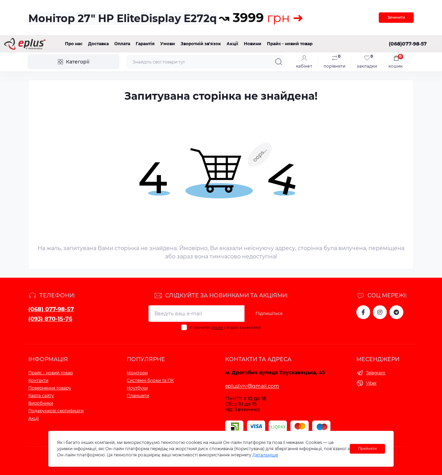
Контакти (38, 380)
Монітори (137, 372)
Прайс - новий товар (290, 43)
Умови (167, 43)
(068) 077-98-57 (51, 309)
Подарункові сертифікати (56, 410)
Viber (371, 383)
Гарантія (145, 43)
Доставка (98, 43)
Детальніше (265, 454)
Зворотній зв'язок (201, 43)
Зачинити (396, 17)
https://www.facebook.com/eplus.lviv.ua (363, 312)
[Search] (278, 61)
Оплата (122, 43)
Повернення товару (49, 387)
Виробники (40, 403)
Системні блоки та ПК (150, 380)
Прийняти (367, 448)
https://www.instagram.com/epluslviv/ (380, 312)
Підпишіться (269, 313)
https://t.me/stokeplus (396, 312)
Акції (232, 43)
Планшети (138, 395)
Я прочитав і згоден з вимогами (225, 327)
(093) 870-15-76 (50, 319)
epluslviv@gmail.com (252, 386)
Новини (252, 43)
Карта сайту (41, 395)
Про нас (74, 43)
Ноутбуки (137, 387)
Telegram (375, 372)
